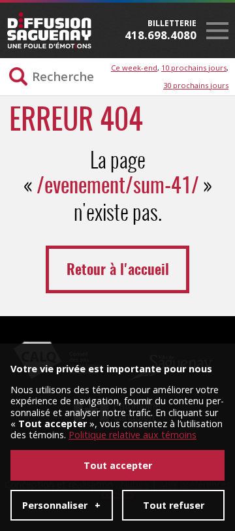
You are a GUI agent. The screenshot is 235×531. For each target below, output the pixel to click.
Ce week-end (134, 67)
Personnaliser (61, 505)
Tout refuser (173, 505)
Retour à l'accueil (118, 270)
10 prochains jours (194, 67)
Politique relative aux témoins (132, 434)
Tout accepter (118, 465)
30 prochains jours (195, 85)
